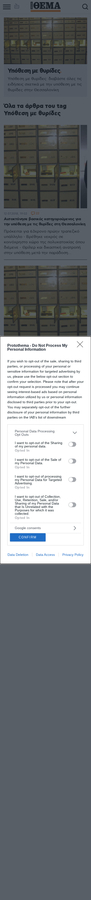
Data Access (45, 555)
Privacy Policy (72, 555)
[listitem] (45, 432)
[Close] (81, 345)
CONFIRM (28, 537)
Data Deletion (18, 555)
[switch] (72, 444)
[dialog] (45, 450)
